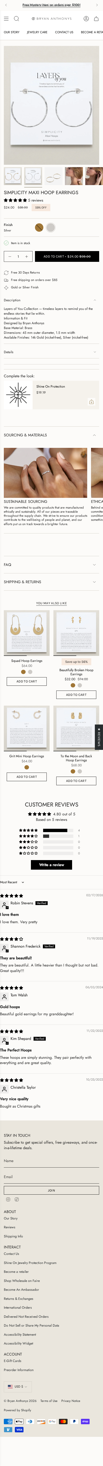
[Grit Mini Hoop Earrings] (27, 728)
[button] (16, 200)
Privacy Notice (70, 1401)
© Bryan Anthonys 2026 (20, 1401)
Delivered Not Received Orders (26, 1316)
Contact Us (11, 1253)
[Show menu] (6, 18)
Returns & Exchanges (18, 1298)
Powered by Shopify (17, 1410)
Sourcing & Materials (25, 435)
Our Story (10, 1218)
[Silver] (30, 672)
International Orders (18, 1307)
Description (12, 300)
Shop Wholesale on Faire (22, 1280)
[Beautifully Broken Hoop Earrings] (76, 633)
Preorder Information (19, 1369)
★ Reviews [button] (99, 737)
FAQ (7, 564)
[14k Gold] (23, 672)
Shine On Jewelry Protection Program (30, 1262)
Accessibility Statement (20, 1334)
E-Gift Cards (12, 1360)
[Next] (97, 5)
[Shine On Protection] (18, 395)
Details (8, 352)
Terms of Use (48, 1401)
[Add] (91, 402)
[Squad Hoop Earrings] (27, 633)
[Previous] (6, 5)
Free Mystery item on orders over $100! (51, 5)
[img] (11, 896)
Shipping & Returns (22, 582)
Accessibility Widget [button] (18, 1343)
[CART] (96, 18)
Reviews (9, 1227)
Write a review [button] (51, 865)
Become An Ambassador (21, 1289)
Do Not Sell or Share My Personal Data (31, 1325)
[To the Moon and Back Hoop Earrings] (76, 728)
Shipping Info (13, 1236)
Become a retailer (16, 1271)
